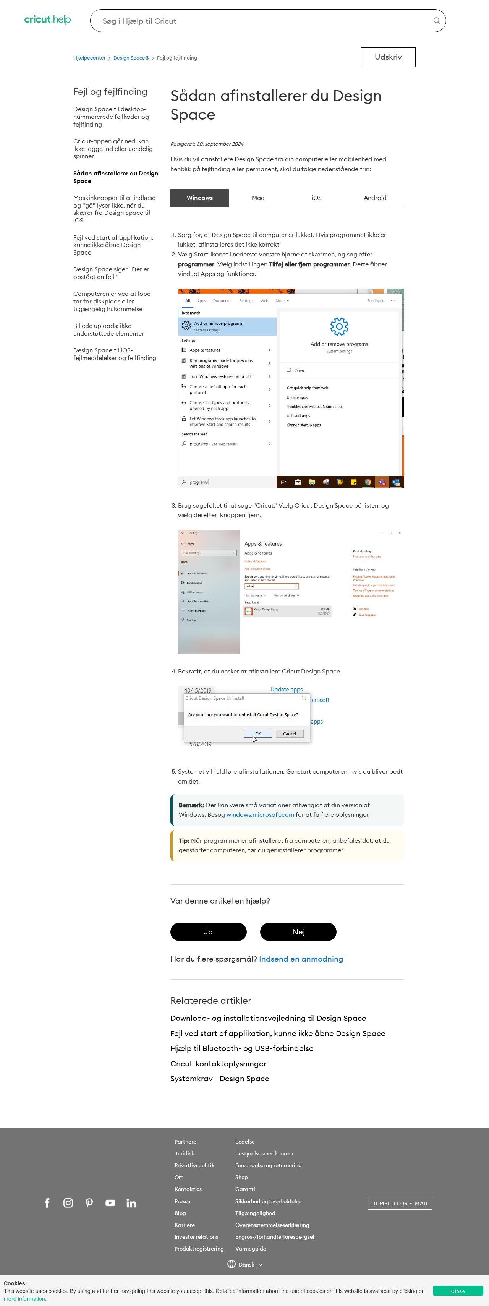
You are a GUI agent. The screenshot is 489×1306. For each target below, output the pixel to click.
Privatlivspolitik (195, 1165)
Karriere (185, 1225)
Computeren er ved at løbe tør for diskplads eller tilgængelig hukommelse (112, 301)
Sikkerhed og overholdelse (268, 1201)
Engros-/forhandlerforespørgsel (274, 1236)
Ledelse (245, 1141)
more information (24, 1298)
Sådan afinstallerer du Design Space (116, 177)
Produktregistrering (199, 1248)
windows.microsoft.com (260, 814)
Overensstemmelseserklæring (272, 1225)
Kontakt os (188, 1189)
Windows (200, 197)
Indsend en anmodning (301, 959)
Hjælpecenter (89, 58)
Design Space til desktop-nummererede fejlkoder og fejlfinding (111, 116)
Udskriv (388, 57)
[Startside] (48, 21)
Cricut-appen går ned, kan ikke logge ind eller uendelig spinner (113, 148)
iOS (317, 197)
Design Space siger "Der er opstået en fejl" (111, 273)
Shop (241, 1177)
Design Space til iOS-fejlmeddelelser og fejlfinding (114, 354)
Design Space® (131, 58)
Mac (258, 197)
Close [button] (458, 1291)
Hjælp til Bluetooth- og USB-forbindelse (242, 1048)
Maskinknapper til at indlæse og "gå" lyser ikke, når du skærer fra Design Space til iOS (114, 209)
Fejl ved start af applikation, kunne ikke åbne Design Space (113, 245)
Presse (182, 1201)
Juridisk (184, 1153)
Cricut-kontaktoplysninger (218, 1063)
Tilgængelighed (255, 1213)
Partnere (185, 1141)
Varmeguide (250, 1248)
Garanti (245, 1189)
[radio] (208, 932)
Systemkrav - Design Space (219, 1078)
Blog (180, 1213)
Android (375, 197)
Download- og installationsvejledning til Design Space (268, 1018)
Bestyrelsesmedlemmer (264, 1153)
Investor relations (196, 1236)
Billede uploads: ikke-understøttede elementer (108, 329)
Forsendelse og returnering (268, 1165)
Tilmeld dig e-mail (400, 1203)
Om (179, 1177)
